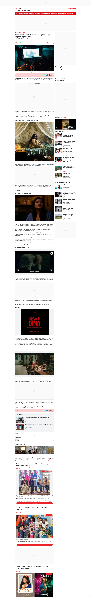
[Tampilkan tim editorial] (53, 440)
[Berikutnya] (54, 499)
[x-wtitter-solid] (50, 75)
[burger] (75, 10)
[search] (67, 8)
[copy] (52, 75)
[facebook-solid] (47, 75)
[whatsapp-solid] (45, 75)
